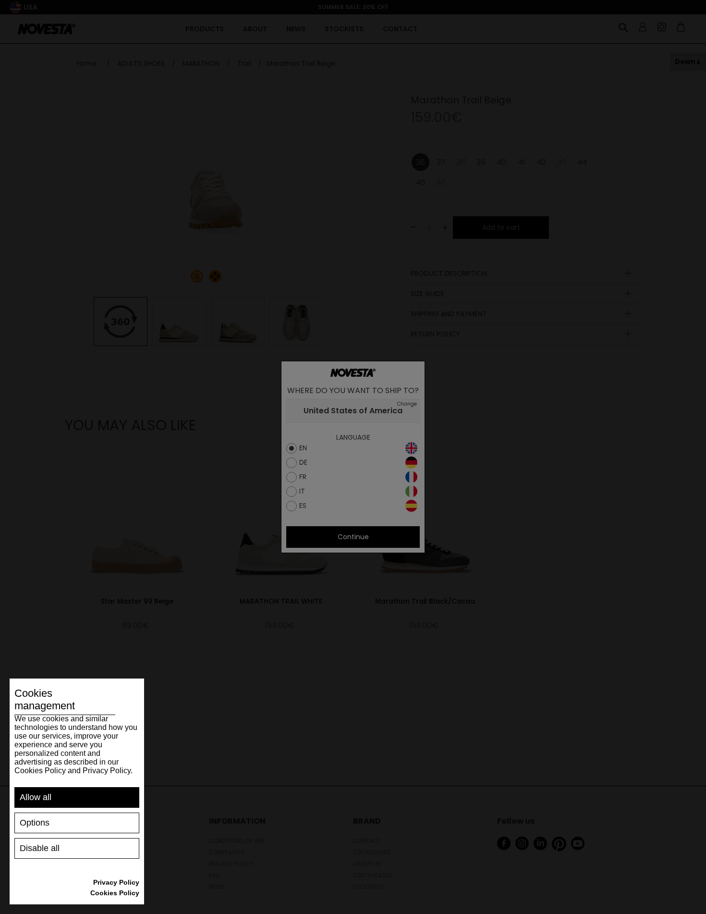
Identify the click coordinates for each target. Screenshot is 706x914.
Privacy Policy (116, 882)
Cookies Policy (114, 893)
